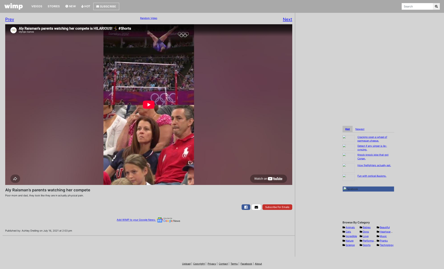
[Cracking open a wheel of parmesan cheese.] (349, 138)
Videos (36, 6)
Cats (348, 231)
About (258, 263)
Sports (367, 245)
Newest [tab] (359, 129)
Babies (367, 227)
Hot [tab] (347, 129)
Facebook (246, 263)
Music (383, 236)
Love (366, 236)
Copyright (199, 263)
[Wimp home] (13, 6)
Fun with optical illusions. (371, 175)
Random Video (148, 18)
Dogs (366, 231)
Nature (349, 240)
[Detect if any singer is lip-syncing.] (349, 147)
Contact (223, 263)
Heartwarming (388, 231)
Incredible (351, 236)
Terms (234, 263)
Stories (54, 6)
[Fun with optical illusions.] (349, 177)
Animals (350, 227)
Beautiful (385, 227)
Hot (87, 6)
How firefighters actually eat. (374, 165)
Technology (387, 245)
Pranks (384, 240)
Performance (370, 240)
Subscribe (107, 6)
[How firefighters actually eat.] (349, 167)
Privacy (212, 263)
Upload (186, 263)
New (72, 6)
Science (350, 245)
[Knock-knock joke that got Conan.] (349, 157)
